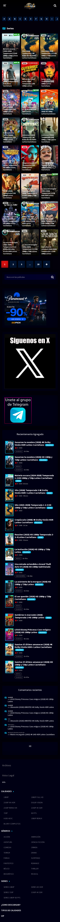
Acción (7, 837)
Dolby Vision (37, 802)
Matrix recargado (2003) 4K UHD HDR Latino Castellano (32, 734)
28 (38, 264)
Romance (35, 863)
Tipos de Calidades (11, 910)
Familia (6, 858)
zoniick (10, 697)
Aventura (8, 842)
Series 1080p (9, 887)
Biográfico (9, 874)
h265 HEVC (8, 818)
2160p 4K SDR (36, 808)
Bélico (6, 868)
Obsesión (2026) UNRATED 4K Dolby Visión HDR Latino (32, 707)
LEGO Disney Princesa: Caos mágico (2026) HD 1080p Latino (31, 700)
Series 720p (8, 892)
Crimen (34, 847)
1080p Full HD (37, 797)
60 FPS (34, 813)
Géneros (5, 830)
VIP (2, 915)
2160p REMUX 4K (10, 808)
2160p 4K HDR (9, 802)
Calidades (6, 791)
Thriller (34, 868)
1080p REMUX (36, 818)
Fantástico (8, 863)
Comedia (7, 847)
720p (6, 813)
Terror (7, 852)
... (30, 264)
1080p (6, 797)
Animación (35, 837)
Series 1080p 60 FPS (12, 897)
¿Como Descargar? (11, 904)
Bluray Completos (12, 823)
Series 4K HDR (37, 887)
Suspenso (35, 858)
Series (4, 881)
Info (3, 782)
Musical (34, 874)
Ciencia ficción (38, 842)
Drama (34, 852)
